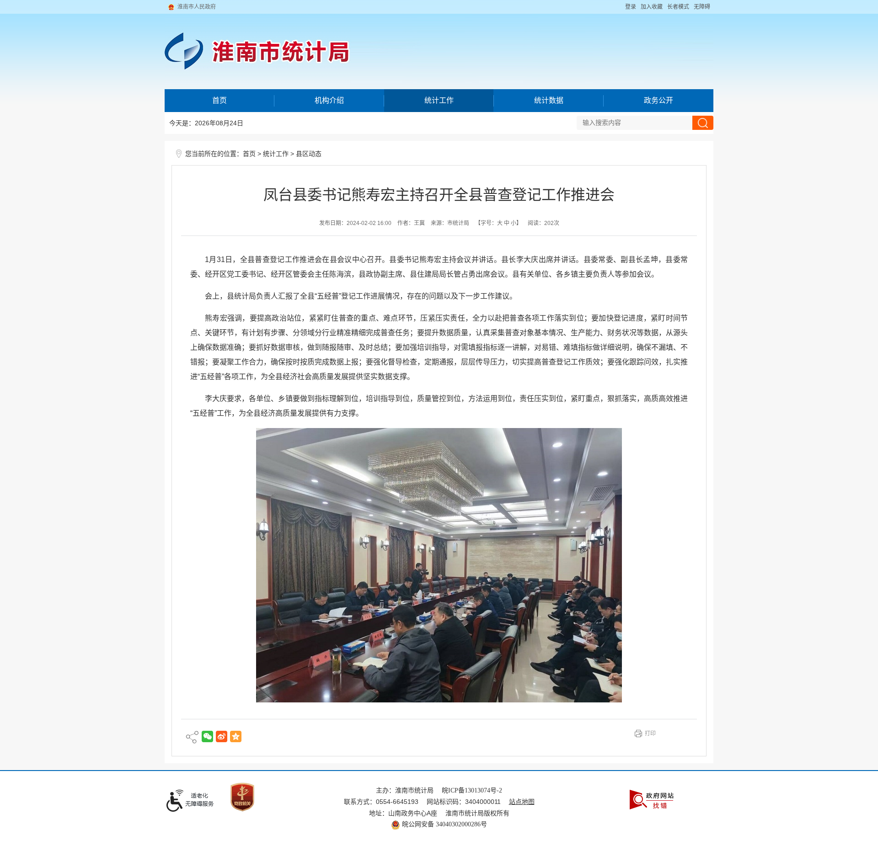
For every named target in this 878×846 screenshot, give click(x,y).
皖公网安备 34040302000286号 (443, 824)
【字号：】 (498, 223)
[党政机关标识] (242, 796)
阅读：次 (543, 223)
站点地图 (522, 801)
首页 (219, 100)
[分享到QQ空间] (235, 736)
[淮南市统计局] (439, 44)
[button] (678, 7)
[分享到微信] (207, 736)
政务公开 (658, 100)
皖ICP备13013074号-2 (472, 790)
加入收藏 (652, 7)
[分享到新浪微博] (221, 736)
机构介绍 (329, 100)
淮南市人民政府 (196, 7)
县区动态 (308, 153)
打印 (650, 733)
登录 (630, 7)
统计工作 (439, 100)
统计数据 (548, 100)
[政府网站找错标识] (651, 799)
